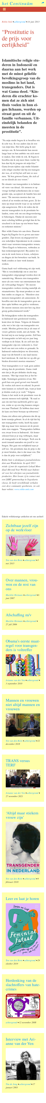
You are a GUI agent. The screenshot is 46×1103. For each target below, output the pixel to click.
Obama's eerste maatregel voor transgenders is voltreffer (23, 645)
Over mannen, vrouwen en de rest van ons (22, 584)
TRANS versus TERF (18, 763)
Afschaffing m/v (19, 614)
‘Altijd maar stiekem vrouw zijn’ (22, 815)
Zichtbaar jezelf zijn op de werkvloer (22, 527)
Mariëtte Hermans (14, 594)
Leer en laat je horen (22, 898)
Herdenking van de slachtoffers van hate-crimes (23, 985)
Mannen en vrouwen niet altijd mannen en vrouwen (23, 704)
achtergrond (19, 21)
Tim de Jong (11, 1084)
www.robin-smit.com (24, 489)
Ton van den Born (14, 560)
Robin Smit (7, 21)
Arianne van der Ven (15, 680)
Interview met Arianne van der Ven (21, 1041)
